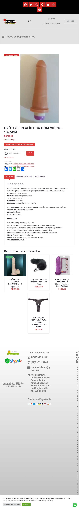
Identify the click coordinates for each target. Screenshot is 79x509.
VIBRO (32, 166)
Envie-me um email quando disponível (19, 144)
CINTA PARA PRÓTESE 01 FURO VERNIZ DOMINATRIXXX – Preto (39, 322)
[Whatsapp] (53, 4)
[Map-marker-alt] (42, 4)
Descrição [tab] (9, 177)
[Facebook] (25, 4)
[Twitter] (31, 4)
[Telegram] (39, 9)
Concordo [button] (26, 504)
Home (52, 19)
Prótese (18, 166)
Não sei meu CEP (9, 157)
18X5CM (11, 166)
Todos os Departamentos (19, 36)
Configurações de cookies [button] (12, 504)
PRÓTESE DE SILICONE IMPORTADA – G (15, 281)
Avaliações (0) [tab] (40, 177)
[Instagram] (36, 4)
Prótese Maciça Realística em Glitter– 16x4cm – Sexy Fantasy (62, 282)
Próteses (30, 164)
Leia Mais (49, 500)
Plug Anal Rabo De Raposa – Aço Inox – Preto (38, 281)
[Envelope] (48, 4)
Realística (25, 166)
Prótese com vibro (20, 164)
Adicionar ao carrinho (16, 278)
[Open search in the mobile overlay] (29, 21)
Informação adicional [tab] (24, 177)
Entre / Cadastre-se (52, 23)
